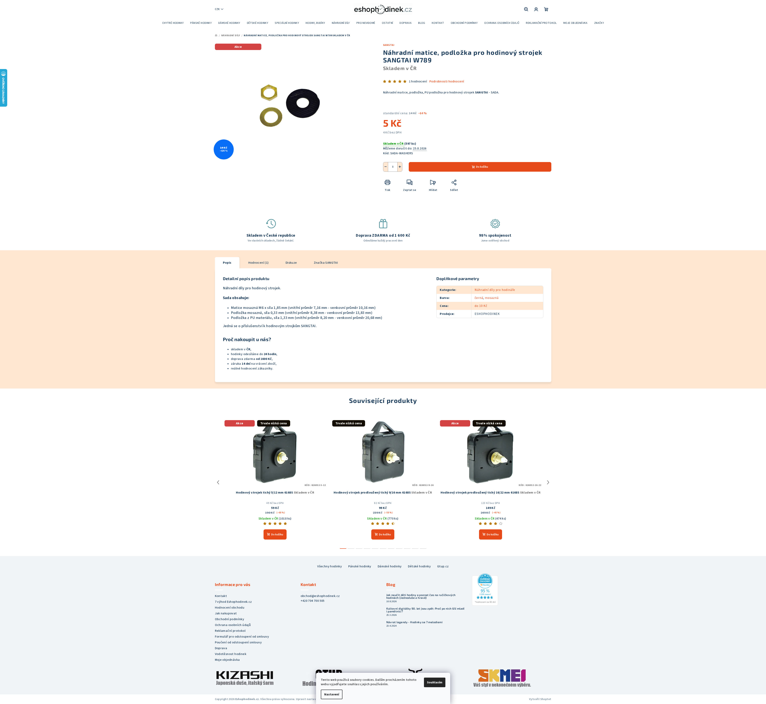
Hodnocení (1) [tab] (258, 262)
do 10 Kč (481, 306)
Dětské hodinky (419, 566)
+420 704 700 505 (313, 601)
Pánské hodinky (359, 566)
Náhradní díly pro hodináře (495, 290)
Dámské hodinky (390, 566)
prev (218, 482)
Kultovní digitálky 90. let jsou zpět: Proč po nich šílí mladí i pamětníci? (425, 610)
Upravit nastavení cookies (313, 699)
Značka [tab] (326, 262)
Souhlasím (434, 682)
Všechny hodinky (329, 566)
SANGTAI (389, 45)
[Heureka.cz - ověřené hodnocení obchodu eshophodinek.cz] (485, 589)
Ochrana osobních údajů (233, 625)
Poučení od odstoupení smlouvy (238, 642)
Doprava (221, 648)
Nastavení (331, 694)
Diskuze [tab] (291, 262)
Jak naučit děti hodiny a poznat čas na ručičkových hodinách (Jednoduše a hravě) (421, 596)
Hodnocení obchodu (230, 607)
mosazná (492, 298)
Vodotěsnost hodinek (231, 654)
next (548, 482)
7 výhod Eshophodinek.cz (233, 602)
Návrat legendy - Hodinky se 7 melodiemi (414, 622)
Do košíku (482, 167)
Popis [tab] (227, 262)
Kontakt (221, 596)
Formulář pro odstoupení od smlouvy (242, 636)
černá (479, 298)
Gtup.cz (443, 566)
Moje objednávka (227, 660)
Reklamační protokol (230, 631)
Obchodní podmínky (229, 619)
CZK (217, 9)
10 (423, 548)
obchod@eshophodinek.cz (320, 596)
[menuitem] (173, 23)
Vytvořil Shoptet (540, 699)
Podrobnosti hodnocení (446, 81)
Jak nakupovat (226, 613)
